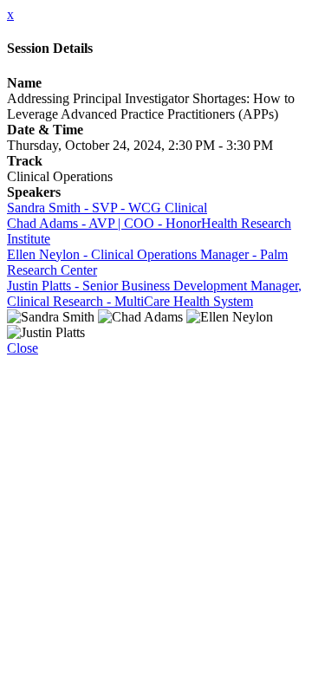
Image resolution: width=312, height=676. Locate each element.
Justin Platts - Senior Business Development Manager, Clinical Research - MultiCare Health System (154, 293)
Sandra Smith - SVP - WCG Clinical (107, 207)
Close (22, 348)
